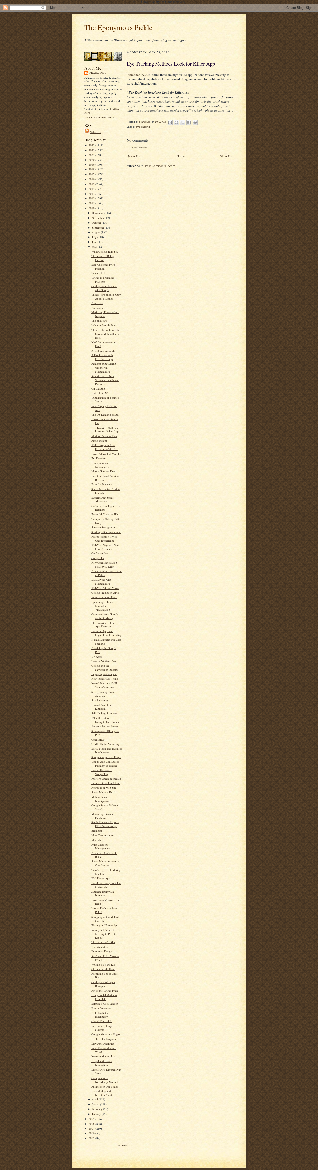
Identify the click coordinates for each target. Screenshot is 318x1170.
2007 (92, 1128)
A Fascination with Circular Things (102, 357)
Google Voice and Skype (105, 1034)
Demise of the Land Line (105, 783)
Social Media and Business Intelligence (106, 750)
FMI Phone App (100, 878)
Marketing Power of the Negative (105, 314)
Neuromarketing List (103, 1056)
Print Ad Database (101, 484)
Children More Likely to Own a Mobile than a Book (105, 333)
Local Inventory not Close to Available (106, 885)
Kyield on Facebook (103, 350)
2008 (92, 1124)
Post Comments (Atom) (160, 165)
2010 (92, 208)
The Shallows (99, 320)
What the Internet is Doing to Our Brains (105, 720)
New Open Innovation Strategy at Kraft (104, 564)
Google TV (97, 558)
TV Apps (96, 656)
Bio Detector (98, 458)
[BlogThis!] (176, 122)
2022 (92, 150)
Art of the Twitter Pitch (104, 990)
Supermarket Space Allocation (102, 499)
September (98, 227)
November (98, 218)
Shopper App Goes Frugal (106, 757)
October (97, 222)
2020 (92, 160)
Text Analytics (99, 947)
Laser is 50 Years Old (103, 661)
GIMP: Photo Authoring (105, 744)
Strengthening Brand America (103, 694)
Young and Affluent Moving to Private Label (103, 933)
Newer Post (134, 156)
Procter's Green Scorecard (106, 778)
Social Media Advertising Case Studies (105, 863)
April (95, 1099)
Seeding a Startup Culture (106, 532)
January (97, 1114)
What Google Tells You (104, 251)
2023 (92, 145)
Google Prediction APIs (105, 592)
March (96, 1104)
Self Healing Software (104, 713)
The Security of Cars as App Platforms (104, 624)
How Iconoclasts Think (104, 678)
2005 (92, 1138)
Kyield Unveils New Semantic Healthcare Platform (105, 380)
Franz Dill (97, 72)
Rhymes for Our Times (104, 1086)
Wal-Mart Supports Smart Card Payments (106, 547)
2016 (92, 179)
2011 (92, 203)
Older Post (227, 156)
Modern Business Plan (104, 436)
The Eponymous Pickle (118, 27)
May (95, 246)
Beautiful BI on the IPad (105, 514)
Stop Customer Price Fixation (103, 266)
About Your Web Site (103, 787)
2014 (92, 189)
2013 (92, 193)
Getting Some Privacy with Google (104, 288)
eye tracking (143, 126)
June (95, 242)
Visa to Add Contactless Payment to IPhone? (105, 763)
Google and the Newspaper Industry (104, 667)
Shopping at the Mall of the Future (105, 919)
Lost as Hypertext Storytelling (101, 772)
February (97, 1109)
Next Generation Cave (104, 597)
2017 (92, 174)
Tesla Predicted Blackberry (100, 1014)
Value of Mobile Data (103, 325)
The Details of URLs (103, 942)
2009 (92, 1119)
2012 (92, 198)
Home (181, 156)
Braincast (96, 830)
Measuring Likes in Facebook (102, 815)
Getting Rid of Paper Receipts (103, 984)
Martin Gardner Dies (103, 471)
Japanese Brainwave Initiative (102, 893)
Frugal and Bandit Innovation (101, 1063)
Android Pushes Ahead (104, 726)
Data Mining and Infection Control (103, 1093)
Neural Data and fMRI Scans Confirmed (104, 685)
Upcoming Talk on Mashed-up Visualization (102, 605)
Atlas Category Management (100, 846)
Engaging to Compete (104, 674)
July (94, 237)
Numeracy (97, 308)
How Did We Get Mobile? (106, 454)
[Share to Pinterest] (195, 122)
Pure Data (97, 303)
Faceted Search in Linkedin (101, 707)
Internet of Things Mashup (101, 1028)
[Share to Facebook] (188, 122)
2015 (92, 184)
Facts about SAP (100, 393)
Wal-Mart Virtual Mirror (105, 588)
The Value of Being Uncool (102, 258)
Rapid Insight (99, 440)
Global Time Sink (101, 1021)
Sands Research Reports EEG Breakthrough (105, 824)
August (96, 232)
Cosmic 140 (98, 273)
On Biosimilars (99, 553)
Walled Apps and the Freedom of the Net (104, 447)
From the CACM (138, 74)
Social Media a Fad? (103, 792)
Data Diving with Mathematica (101, 581)
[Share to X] (182, 122)
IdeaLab (96, 840)
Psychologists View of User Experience (104, 538)
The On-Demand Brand (105, 414)
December (98, 213)
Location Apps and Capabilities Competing (106, 633)
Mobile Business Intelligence (100, 799)
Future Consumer (101, 1008)
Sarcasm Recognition (103, 527)
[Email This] (170, 122)
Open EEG (97, 739)
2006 (92, 1133)
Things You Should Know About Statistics (106, 296)
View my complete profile (99, 117)
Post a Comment (139, 147)
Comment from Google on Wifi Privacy (104, 616)
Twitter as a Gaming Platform (102, 279)
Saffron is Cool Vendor (104, 1003)
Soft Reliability (100, 700)
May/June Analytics (102, 1043)
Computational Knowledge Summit (104, 1080)
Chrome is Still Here (103, 969)
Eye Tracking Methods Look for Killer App (105, 429)
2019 (92, 164)
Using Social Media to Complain (104, 997)
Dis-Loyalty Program (103, 1039)
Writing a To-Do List (103, 964)
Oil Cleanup (98, 388)
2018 (92, 169)
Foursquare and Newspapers (100, 464)
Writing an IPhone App (104, 925)
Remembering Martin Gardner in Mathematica (103, 367)
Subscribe (95, 132)
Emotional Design (101, 951)
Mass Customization (102, 835)
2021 (92, 155)
